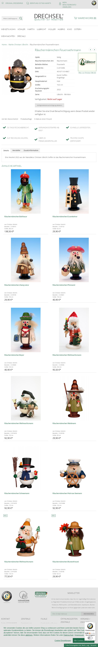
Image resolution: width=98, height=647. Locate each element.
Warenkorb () (87, 18)
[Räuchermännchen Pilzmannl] (74, 260)
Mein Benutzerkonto (69, 3)
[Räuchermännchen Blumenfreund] (74, 536)
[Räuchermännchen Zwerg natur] (25, 260)
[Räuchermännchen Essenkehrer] (74, 191)
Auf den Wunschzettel (10, 119)
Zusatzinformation (31, 150)
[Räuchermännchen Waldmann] (74, 398)
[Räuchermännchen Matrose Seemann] (74, 468)
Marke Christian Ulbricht (18, 44)
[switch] (90, 638)
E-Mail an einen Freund (43, 119)
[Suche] (21, 18)
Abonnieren (89, 614)
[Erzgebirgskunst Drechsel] (49, 17)
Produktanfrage (26, 119)
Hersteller (16, 150)
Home (4, 44)
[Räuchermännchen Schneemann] (25, 468)
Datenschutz (69, 635)
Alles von (87, 73)
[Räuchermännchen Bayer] (25, 330)
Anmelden (67, 7)
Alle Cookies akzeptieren (83, 640)
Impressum (79, 635)
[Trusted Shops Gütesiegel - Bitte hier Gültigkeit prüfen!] (94, 3)
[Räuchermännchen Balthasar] (25, 191)
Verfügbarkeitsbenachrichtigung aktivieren (49, 105)
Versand (93, 645)
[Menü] (94, 623)
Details (6, 150)
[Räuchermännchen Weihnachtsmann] (74, 330)
